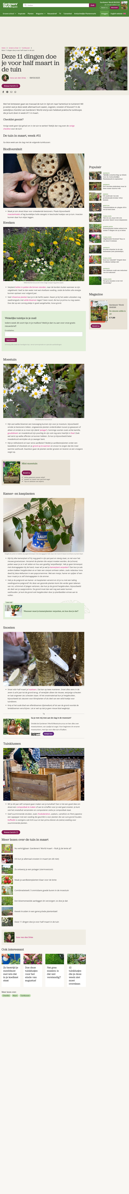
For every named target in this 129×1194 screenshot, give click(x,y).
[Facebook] (3, 92)
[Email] (11, 92)
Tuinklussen (26, 48)
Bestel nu (104, 8)
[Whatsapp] (15, 92)
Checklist (6, 995)
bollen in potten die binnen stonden (30, 287)
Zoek (92, 5)
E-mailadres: (9, 330)
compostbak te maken (26, 807)
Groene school (13, 48)
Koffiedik (11, 820)
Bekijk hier (48, 734)
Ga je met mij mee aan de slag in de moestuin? (51, 718)
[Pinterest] (7, 92)
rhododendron (44, 814)
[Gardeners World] (11, 5)
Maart (15, 995)
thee (72, 433)
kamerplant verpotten (59, 567)
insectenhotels (14, 214)
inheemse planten (19, 297)
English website (116, 14)
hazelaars (33, 689)
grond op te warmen (41, 446)
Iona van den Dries (24, 937)
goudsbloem (13, 433)
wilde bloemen (30, 300)
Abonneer (114, 7)
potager (43, 430)
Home (4, 48)
